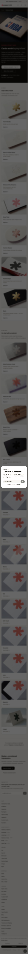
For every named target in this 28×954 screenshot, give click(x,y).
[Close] (24, 469)
